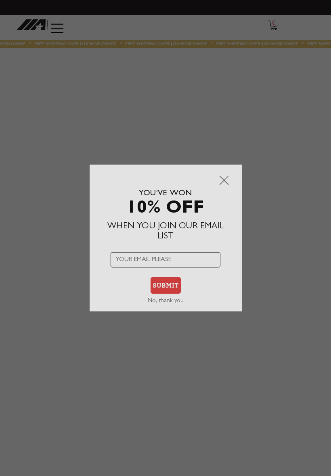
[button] (224, 181)
